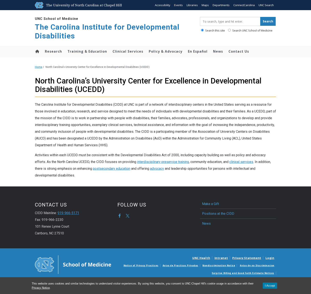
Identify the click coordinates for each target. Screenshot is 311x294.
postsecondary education (111, 169)
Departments (221, 5)
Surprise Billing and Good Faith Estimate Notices (243, 273)
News (218, 51)
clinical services (241, 162)
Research (53, 51)
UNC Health (201, 258)
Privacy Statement (246, 258)
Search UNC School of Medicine (252, 30)
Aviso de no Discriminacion (257, 265)
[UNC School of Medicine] (73, 264)
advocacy (157, 169)
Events (178, 5)
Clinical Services (128, 51)
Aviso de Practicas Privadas (180, 265)
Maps (205, 5)
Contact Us (238, 51)
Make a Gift (210, 204)
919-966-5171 (68, 213)
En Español (198, 51)
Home (37, 51)
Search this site (215, 30)
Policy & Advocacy (165, 51)
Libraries (192, 5)
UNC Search (266, 5)
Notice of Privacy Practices (141, 265)
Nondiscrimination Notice (218, 265)
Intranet (221, 258)
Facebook (119, 216)
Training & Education (87, 51)
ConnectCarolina (244, 5)
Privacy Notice (41, 287)
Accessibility (162, 5)
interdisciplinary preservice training (163, 162)
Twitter (127, 216)
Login (270, 258)
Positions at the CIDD (218, 214)
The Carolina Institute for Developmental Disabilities (107, 31)
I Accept (270, 285)
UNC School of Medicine (56, 19)
